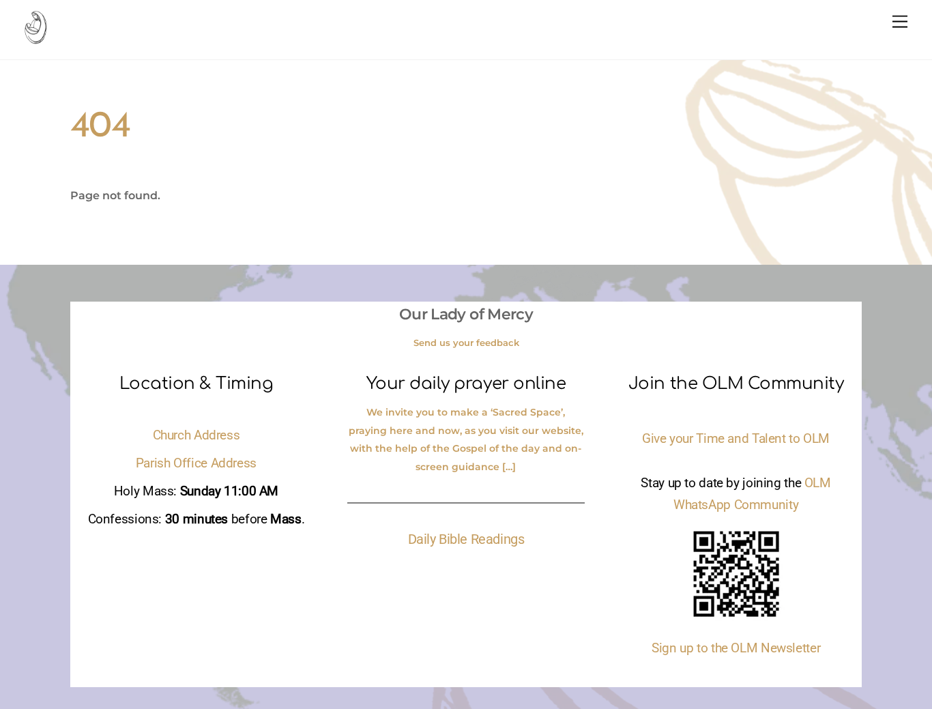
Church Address (196, 435)
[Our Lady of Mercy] (35, 37)
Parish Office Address (196, 463)
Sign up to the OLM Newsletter (736, 648)
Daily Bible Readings (466, 539)
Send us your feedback (466, 342)
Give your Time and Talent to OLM (736, 438)
